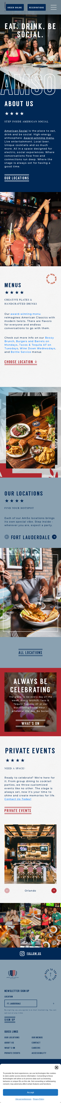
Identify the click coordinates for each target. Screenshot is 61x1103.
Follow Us (34, 953)
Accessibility (39, 1053)
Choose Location (18, 362)
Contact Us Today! (17, 799)
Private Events (17, 810)
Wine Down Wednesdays (37, 348)
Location (8, 997)
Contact (36, 1043)
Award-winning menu (39, 138)
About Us (9, 1043)
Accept (30, 1092)
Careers (36, 1048)
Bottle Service (21, 352)
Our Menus (37, 1037)
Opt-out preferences (23, 1099)
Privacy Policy (38, 1099)
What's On (30, 723)
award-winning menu (26, 314)
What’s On (9, 1048)
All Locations (30, 652)
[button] (56, 1067)
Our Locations (16, 178)
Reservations (36, 7)
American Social (16, 130)
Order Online (15, 7)
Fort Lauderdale (30, 537)
